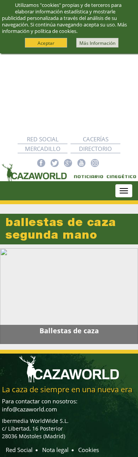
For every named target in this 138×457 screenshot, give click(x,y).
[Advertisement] (69, 94)
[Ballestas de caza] (69, 296)
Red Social (43, 139)
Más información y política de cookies (64, 27)
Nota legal (55, 450)
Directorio (95, 148)
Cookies (88, 450)
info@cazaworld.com (29, 409)
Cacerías (95, 139)
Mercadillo (43, 148)
